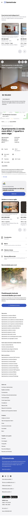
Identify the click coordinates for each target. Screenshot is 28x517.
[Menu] (2, 2)
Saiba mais (14, 193)
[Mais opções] (25, 62)
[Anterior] (20, 51)
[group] (10, 34)
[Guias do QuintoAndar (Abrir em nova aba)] (8, 476)
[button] (14, 238)
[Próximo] (24, 51)
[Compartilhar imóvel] (19, 62)
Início (3, 121)
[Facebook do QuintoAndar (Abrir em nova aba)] (3, 476)
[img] (10, 29)
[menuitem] (4, 122)
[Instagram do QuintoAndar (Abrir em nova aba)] (5, 476)
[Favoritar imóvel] (22, 62)
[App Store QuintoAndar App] (14, 497)
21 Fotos (14, 87)
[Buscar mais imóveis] (2, 62)
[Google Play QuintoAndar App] (6, 497)
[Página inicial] (10, 2)
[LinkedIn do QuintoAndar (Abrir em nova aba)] (10, 476)
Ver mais (5, 176)
